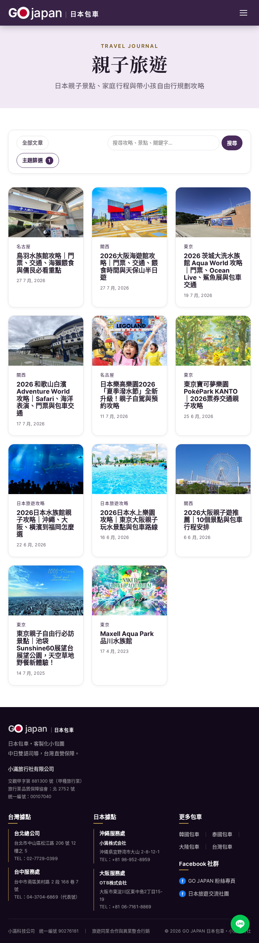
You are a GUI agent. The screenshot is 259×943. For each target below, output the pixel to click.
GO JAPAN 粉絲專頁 (211, 881)
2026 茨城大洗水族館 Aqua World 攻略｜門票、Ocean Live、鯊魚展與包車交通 (213, 270)
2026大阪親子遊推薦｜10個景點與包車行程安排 (213, 520)
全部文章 (32, 143)
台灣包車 (222, 847)
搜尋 (232, 143)
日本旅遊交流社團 (208, 893)
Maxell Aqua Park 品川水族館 (127, 637)
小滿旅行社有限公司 (31, 769)
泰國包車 (222, 834)
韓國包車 (189, 834)
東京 (188, 246)
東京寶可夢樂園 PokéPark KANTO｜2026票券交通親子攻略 (211, 395)
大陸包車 (189, 847)
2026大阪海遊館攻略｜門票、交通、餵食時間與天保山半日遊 (129, 266)
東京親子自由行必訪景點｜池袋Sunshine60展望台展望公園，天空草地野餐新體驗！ (45, 648)
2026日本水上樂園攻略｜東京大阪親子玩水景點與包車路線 (129, 520)
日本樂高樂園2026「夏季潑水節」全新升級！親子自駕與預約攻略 (129, 395)
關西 (105, 246)
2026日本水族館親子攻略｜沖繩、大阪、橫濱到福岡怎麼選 (45, 523)
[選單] (243, 12)
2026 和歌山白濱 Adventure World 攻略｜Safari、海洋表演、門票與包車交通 (45, 399)
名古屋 (24, 246)
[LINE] (240, 924)
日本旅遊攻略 (31, 503)
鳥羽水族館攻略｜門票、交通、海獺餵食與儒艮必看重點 (45, 263)
